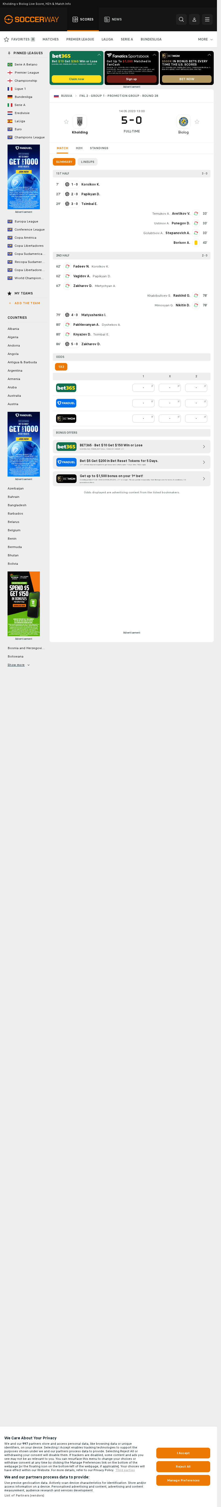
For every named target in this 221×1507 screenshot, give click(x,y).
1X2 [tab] (61, 367)
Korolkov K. (100, 266)
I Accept (183, 1453)
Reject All (183, 1466)
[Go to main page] (34, 19)
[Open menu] (207, 19)
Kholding (80, 132)
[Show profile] (80, 122)
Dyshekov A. (111, 325)
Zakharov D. (82, 286)
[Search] (181, 19)
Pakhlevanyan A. (86, 325)
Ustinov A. (162, 223)
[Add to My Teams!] (66, 121)
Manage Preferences (183, 1480)
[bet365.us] (66, 387)
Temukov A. (161, 213)
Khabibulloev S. (159, 295)
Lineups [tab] (87, 162)
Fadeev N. (81, 266)
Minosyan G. (164, 305)
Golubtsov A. (153, 233)
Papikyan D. (101, 276)
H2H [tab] (79, 148)
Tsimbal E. (101, 334)
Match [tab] (62, 148)
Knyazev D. (82, 334)
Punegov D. (181, 223)
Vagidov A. (81, 276)
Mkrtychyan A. (105, 286)
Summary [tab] (64, 162)
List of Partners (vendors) (24, 1495)
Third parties (125, 1470)
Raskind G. (181, 295)
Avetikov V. (181, 213)
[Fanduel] (66, 403)
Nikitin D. (183, 305)
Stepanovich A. (177, 233)
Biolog (183, 132)
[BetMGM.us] (66, 418)
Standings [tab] (99, 148)
